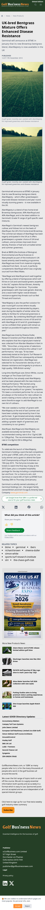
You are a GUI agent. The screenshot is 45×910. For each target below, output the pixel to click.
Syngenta (6, 753)
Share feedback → (14, 530)
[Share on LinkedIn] (16, 507)
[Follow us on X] (11, 883)
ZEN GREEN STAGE (9, 756)
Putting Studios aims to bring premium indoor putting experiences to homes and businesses (27, 694)
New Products (18, 16)
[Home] (2, 16)
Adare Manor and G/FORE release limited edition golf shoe (26, 649)
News (8, 16)
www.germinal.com (19, 492)
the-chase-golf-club (24, 560)
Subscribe (8, 810)
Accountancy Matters (10, 721)
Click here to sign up (11, 802)
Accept (17, 906)
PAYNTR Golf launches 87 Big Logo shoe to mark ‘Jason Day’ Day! (26, 671)
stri (7, 560)
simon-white (11, 553)
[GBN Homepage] (15, 4)
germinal (20, 547)
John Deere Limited (10, 727)
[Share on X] (3, 507)
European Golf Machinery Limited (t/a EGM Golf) (21, 731)
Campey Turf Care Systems (13, 724)
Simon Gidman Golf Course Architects (17, 734)
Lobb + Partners (8, 747)
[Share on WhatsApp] (41, 507)
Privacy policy (8, 875)
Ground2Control (8, 737)
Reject (27, 906)
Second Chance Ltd (9, 750)
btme (8, 547)
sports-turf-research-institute (20, 556)
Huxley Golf (7, 740)
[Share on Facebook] (29, 507)
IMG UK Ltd (6, 743)
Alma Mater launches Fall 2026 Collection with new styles (25, 682)
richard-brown (12, 550)
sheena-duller (32, 550)
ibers (33, 547)
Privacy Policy (9, 537)
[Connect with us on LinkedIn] (5, 883)
